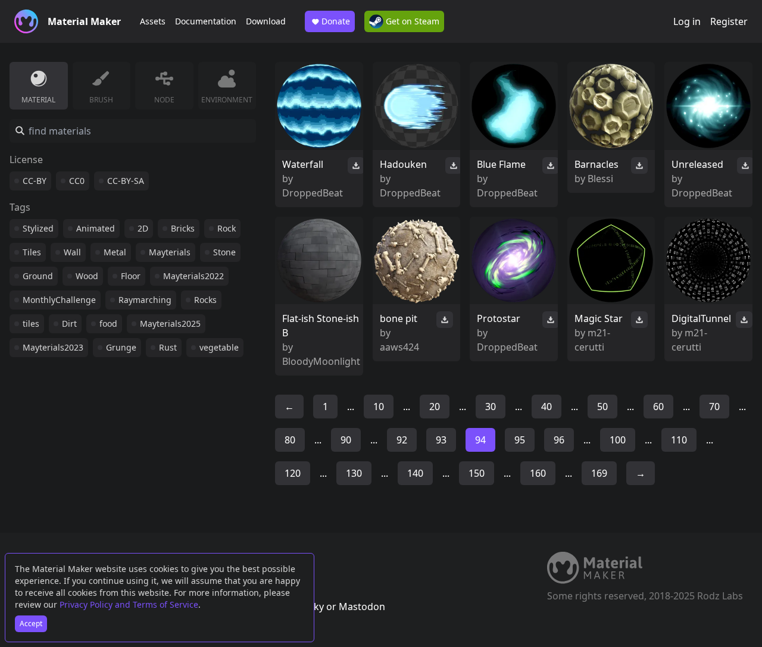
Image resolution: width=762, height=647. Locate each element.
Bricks (183, 228)
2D (143, 228)
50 (602, 406)
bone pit (398, 318)
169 (599, 473)
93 (441, 439)
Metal (115, 252)
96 (559, 439)
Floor (130, 276)
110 (679, 439)
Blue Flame (501, 164)
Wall (72, 252)
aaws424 (399, 347)
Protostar (498, 318)
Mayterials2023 (53, 347)
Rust (168, 347)
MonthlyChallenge (59, 299)
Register (729, 21)
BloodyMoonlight (321, 361)
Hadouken (403, 164)
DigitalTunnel (701, 318)
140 (415, 473)
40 (546, 406)
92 (401, 439)
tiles (31, 323)
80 (290, 439)
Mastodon (362, 606)
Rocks (205, 299)
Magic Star (598, 318)
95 (519, 439)
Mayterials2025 (170, 323)
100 (618, 439)
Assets (152, 21)
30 (490, 406)
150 (477, 473)
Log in (687, 21)
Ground (38, 276)
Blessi (600, 178)
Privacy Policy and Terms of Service (129, 604)
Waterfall (302, 164)
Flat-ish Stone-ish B (320, 325)
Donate (335, 21)
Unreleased (697, 164)
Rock (226, 228)
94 (480, 439)
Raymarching (144, 299)
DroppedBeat (312, 192)
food (108, 323)
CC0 (77, 180)
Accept (31, 623)
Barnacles (596, 164)
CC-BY (34, 180)
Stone (224, 252)
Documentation (205, 21)
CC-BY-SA (125, 180)
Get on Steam (411, 21)
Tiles (32, 252)
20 (434, 406)
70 (714, 406)
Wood (87, 276)
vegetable (219, 347)
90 (346, 439)
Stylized (38, 228)
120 (293, 473)
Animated (95, 228)
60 (658, 406)
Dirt (69, 323)
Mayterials (169, 252)
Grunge (121, 347)
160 (538, 473)
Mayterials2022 (193, 276)
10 (378, 406)
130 (354, 473)
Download (266, 21)
